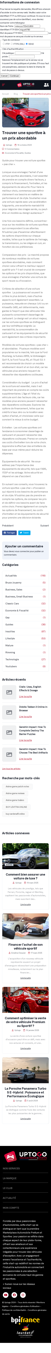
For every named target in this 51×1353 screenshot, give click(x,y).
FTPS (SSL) (19, 44)
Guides (28, 153)
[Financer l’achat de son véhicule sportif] (25, 926)
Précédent (8, 526)
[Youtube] (5, 1295)
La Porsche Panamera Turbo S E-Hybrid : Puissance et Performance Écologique (25, 1092)
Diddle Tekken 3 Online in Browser (33, 709)
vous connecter (22, 552)
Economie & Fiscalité (14, 153)
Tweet (26, 533)
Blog (16, 94)
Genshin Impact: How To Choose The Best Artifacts (33, 751)
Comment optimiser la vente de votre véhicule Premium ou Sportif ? (25, 1022)
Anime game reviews (15, 793)
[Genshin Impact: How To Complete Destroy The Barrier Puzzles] (9, 732)
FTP (7, 44)
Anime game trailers (15, 800)
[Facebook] (14, 1295)
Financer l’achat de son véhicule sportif (25, 946)
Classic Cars (12, 604)
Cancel (4, 76)
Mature (9, 645)
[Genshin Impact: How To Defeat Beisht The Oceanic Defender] (25, 85)
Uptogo (8, 145)
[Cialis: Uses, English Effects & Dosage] (9, 692)
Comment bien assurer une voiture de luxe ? (25, 876)
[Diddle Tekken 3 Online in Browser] (9, 712)
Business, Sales (13, 590)
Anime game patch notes (17, 787)
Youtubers (11, 666)
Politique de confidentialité (14, 1310)
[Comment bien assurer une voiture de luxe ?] (25, 856)
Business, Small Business (19, 597)
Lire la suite (25, 696)
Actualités (11, 576)
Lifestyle (10, 638)
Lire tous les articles (11, 769)
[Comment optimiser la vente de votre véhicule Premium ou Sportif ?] (25, 1000)
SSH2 (31, 44)
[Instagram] (23, 1295)
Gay (7, 618)
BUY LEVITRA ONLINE (16, 807)
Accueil (5, 94)
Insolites (10, 631)
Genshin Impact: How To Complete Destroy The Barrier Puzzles (32, 730)
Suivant (44, 526)
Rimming (10, 652)
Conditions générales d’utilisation (25, 1306)
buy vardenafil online (15, 814)
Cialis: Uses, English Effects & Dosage (30, 689)
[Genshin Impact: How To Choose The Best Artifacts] (9, 754)
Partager (10, 533)
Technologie (12, 659)
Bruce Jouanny (13, 583)
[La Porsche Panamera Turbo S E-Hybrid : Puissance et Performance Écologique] (25, 1070)
